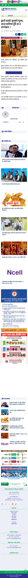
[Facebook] (3, 5)
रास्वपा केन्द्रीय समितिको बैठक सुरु (11, 184)
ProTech (16, 576)
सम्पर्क (18, 572)
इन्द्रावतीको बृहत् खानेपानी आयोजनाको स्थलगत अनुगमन (14, 234)
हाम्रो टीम (6, 572)
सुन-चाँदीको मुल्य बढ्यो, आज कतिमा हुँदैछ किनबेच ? (12, 209)
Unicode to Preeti (12, 572)
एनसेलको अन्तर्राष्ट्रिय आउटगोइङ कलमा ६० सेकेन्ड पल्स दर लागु (12, 282)
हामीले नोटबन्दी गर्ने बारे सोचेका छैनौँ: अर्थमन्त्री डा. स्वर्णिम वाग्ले (13, 161)
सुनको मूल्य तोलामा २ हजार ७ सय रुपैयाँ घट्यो (14, 257)
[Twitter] (20, 122)
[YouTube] (6, 5)
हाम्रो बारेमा (21, 572)
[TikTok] (9, 5)
